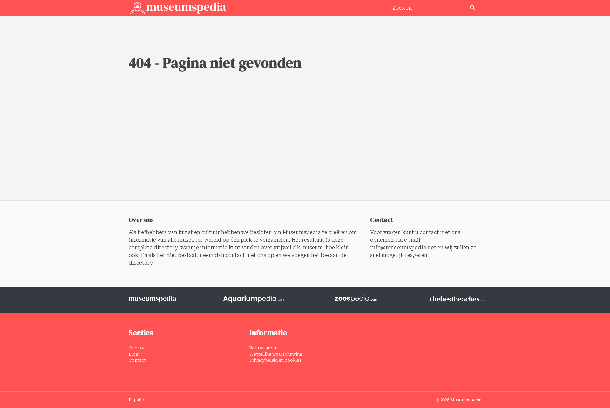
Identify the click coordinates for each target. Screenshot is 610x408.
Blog (134, 354)
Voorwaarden (263, 347)
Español (137, 400)
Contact (137, 360)
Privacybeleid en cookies (275, 360)
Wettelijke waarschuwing (275, 354)
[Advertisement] (305, 152)
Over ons (138, 347)
